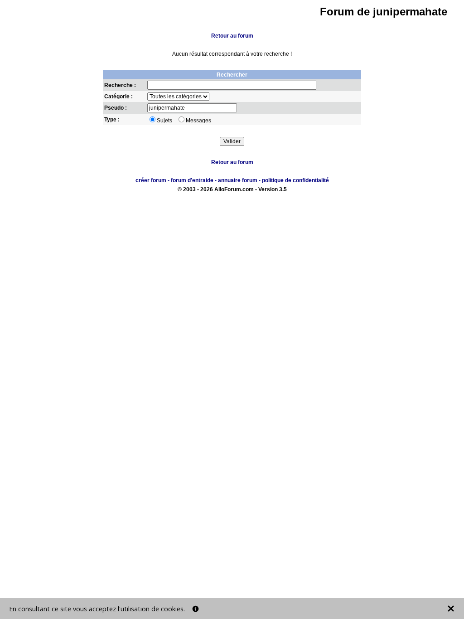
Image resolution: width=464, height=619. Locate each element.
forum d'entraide (192, 180)
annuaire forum (237, 180)
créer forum (150, 180)
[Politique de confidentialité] (195, 608)
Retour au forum (232, 36)
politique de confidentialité (295, 180)
